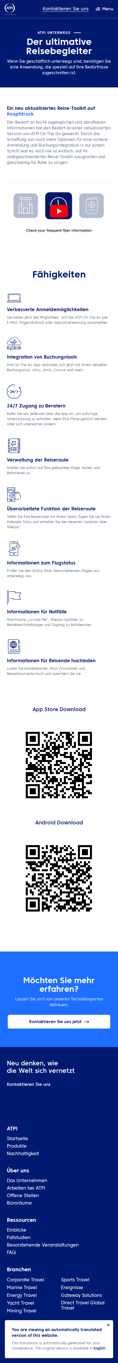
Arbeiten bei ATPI (26, 1188)
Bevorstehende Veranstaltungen (43, 1245)
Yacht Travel (20, 1303)
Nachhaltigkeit (23, 1154)
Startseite (17, 1139)
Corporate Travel (25, 1280)
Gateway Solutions (81, 1295)
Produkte (17, 1146)
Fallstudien (19, 1238)
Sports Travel (75, 1280)
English (99, 1348)
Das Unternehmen (27, 1181)
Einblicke (16, 1230)
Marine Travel (22, 1288)
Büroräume (19, 1203)
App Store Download (59, 709)
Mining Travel (21, 1311)
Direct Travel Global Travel (83, 1306)
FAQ (11, 1253)
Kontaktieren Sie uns (65, 9)
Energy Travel (22, 1295)
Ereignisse (72, 1288)
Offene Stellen (23, 1196)
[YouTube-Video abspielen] (59, 211)
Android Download (59, 823)
